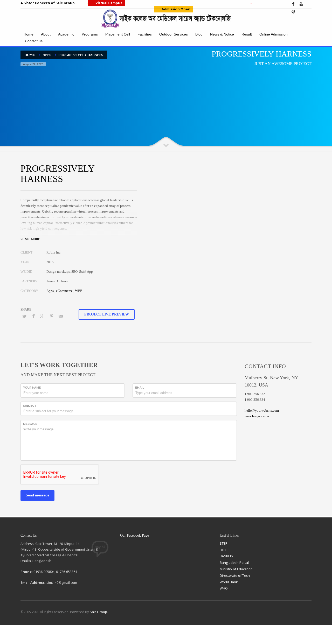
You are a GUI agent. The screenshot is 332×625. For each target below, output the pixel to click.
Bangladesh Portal (234, 562)
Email (139, 387)
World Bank (229, 582)
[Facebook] (293, 4)
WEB (78, 291)
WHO (224, 588)
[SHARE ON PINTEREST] (52, 316)
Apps (50, 291)
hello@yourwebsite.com (262, 410)
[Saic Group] (293, 12)
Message (30, 424)
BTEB (223, 549)
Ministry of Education (236, 569)
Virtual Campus (108, 3)
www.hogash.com (257, 416)
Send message (37, 495)
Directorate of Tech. (235, 575)
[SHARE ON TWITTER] (24, 316)
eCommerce (64, 291)
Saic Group (98, 611)
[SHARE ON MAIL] (61, 316)
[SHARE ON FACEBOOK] (33, 316)
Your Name (32, 387)
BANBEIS (226, 556)
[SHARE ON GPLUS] (42, 316)
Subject (29, 406)
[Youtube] (301, 4)
